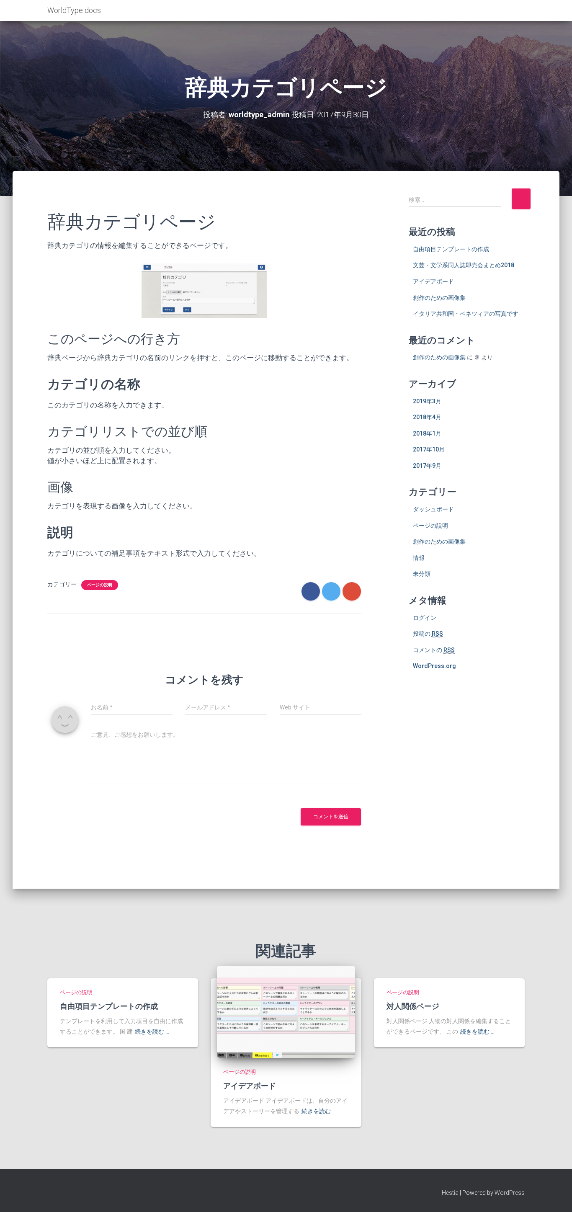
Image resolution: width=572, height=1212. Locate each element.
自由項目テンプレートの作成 (451, 249)
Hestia (450, 1192)
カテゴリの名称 (93, 384)
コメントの (434, 650)
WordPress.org (434, 666)
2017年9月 (427, 465)
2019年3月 (427, 401)
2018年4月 (427, 417)
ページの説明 (99, 585)
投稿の (428, 633)
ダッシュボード (433, 509)
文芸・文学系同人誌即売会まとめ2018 (463, 265)
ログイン (424, 617)
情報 (419, 557)
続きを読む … (152, 1031)
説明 (60, 532)
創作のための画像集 (439, 297)
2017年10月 (429, 449)
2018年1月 (427, 433)
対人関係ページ (412, 1006)
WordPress (510, 1192)
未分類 (421, 573)
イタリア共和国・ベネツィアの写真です (465, 313)
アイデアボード (433, 281)
